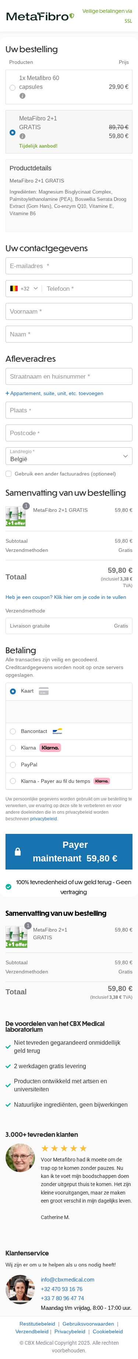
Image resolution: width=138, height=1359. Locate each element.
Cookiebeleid (108, 1331)
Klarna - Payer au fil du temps (56, 781)
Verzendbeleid (32, 1331)
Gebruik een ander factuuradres (65, 474)
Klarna (29, 748)
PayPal (29, 764)
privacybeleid (43, 818)
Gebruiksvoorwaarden (88, 1324)
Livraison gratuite (30, 626)
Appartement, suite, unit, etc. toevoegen (56, 393)
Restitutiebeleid (37, 1324)
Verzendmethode (25, 611)
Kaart (28, 691)
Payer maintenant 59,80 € (75, 851)
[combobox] (69, 456)
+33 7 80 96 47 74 (62, 1298)
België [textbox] (18, 459)
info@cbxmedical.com (68, 1279)
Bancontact (35, 731)
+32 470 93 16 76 (61, 1289)
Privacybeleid (69, 1331)
